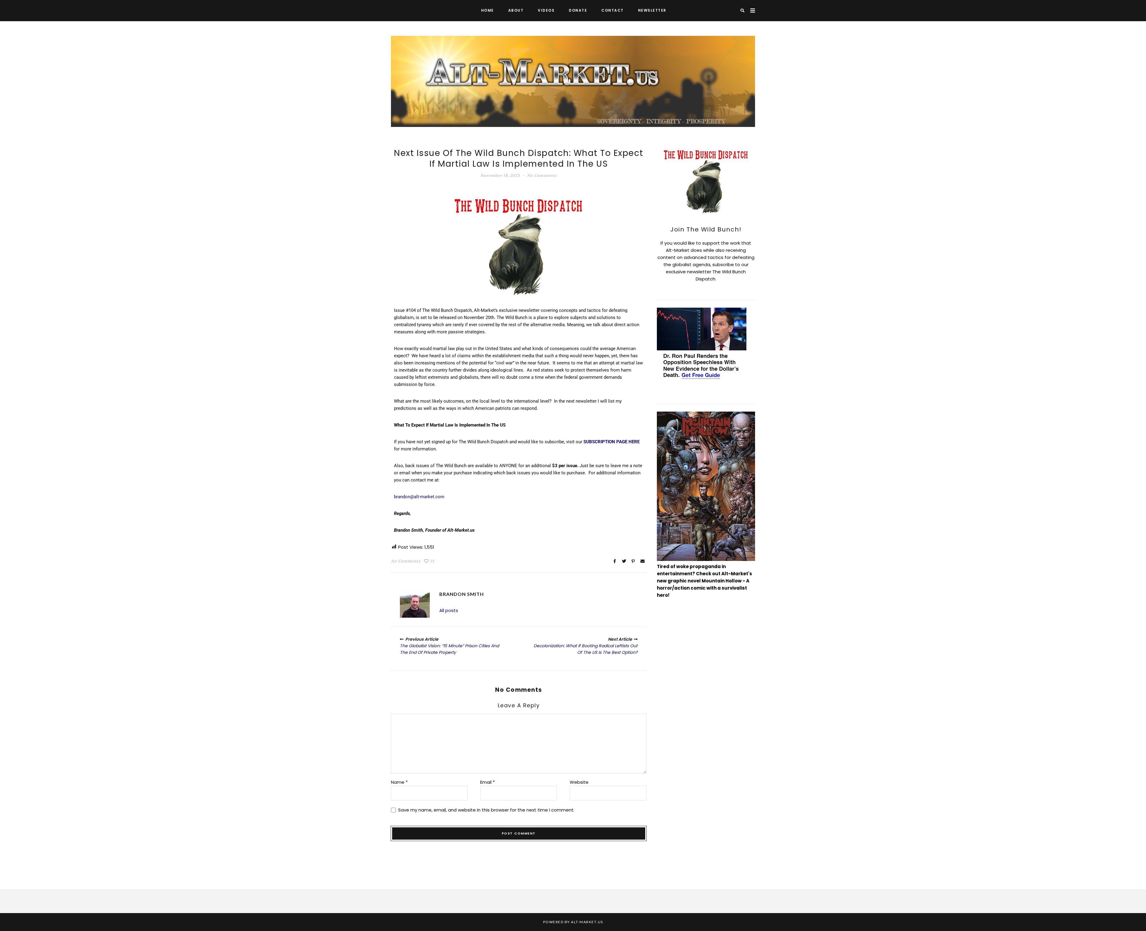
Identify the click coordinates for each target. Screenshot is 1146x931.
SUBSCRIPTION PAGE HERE (611, 441)
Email (487, 782)
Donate (578, 10)
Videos (546, 10)
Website (579, 782)
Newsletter (652, 10)
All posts (448, 610)
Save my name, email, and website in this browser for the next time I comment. (486, 810)
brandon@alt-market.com (419, 496)
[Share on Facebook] (615, 561)
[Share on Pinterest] (633, 561)
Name (399, 782)
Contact (612, 10)
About (516, 10)
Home (487, 10)
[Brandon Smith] (415, 603)
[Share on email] (642, 561)
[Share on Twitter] (624, 561)
